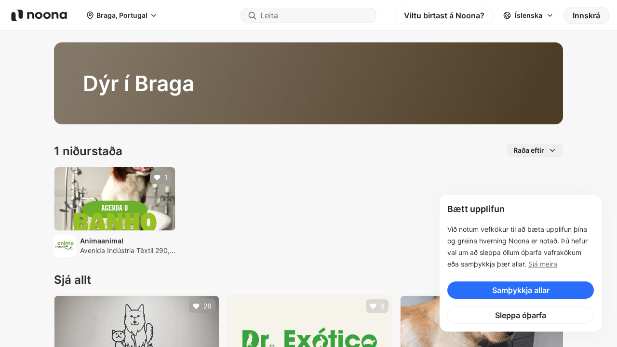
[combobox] (308, 15)
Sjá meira (542, 264)
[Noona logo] (39, 15)
